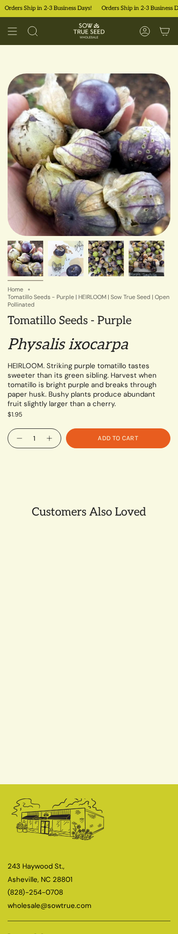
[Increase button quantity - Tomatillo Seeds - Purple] (50, 438)
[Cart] (165, 31)
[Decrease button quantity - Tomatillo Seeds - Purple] (18, 438)
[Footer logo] (59, 823)
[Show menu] (12, 31)
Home (15, 289)
